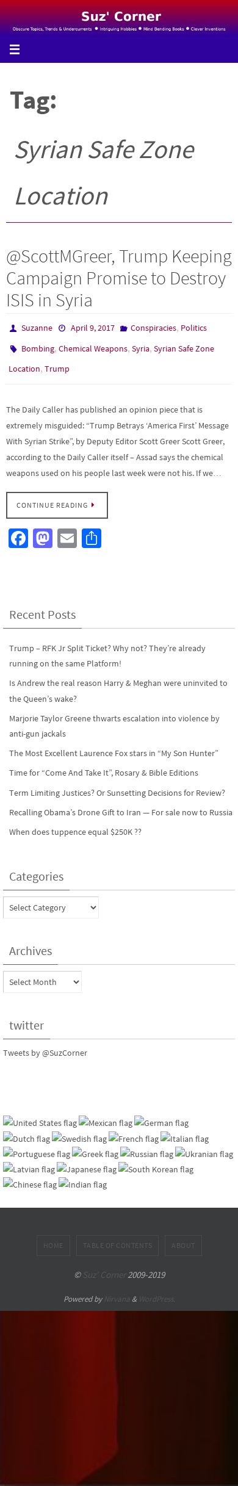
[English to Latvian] (29, 1161)
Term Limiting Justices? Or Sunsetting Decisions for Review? (117, 784)
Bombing (37, 344)
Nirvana (117, 1291)
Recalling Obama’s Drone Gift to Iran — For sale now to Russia (121, 803)
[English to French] (134, 1130)
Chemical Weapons (93, 344)
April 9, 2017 (93, 327)
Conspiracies (153, 327)
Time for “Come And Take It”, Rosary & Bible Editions (103, 764)
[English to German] (161, 1115)
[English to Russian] (146, 1146)
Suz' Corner (104, 1266)
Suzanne (36, 327)
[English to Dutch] (26, 1130)
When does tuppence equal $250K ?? (75, 823)
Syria (141, 344)
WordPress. (157, 1291)
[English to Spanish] (105, 1115)
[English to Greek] (95, 1146)
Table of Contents (118, 1236)
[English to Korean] (155, 1161)
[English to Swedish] (79, 1130)
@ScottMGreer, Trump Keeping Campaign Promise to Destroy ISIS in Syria (119, 277)
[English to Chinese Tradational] (30, 1176)
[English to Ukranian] (204, 1146)
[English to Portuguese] (36, 1146)
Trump (57, 362)
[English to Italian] (184, 1130)
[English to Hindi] (83, 1176)
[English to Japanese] (87, 1161)
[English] (40, 1115)
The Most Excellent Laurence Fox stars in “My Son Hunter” (113, 744)
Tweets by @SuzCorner (45, 1044)
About (183, 1236)
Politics (194, 327)
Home (53, 1236)
